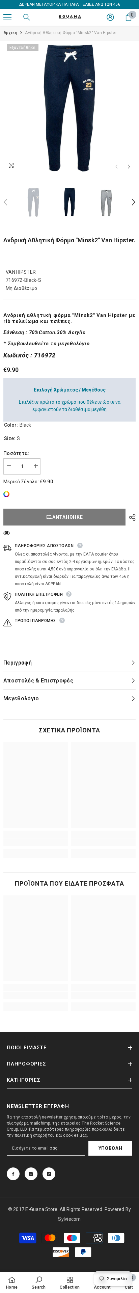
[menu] (7, 17)
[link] (8, 494)
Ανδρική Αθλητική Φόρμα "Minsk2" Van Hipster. (69, 240)
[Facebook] (13, 1173)
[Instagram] (31, 1173)
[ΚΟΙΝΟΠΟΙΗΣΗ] (131, 517)
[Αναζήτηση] (27, 17)
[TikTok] (49, 1173)
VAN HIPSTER (21, 272)
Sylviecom (69, 1219)
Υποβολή (110, 1148)
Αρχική (10, 32)
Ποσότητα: (16, 453)
